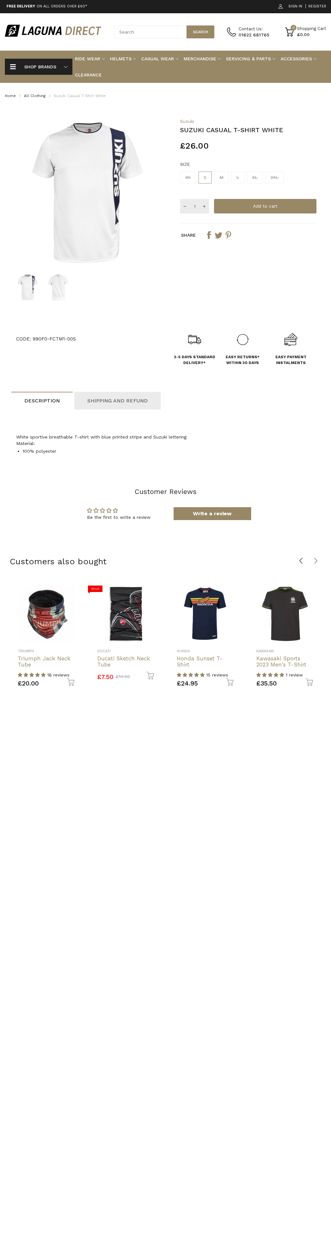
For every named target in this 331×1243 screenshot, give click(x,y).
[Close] (296, 551)
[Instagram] (227, 654)
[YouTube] (240, 654)
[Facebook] (214, 654)
